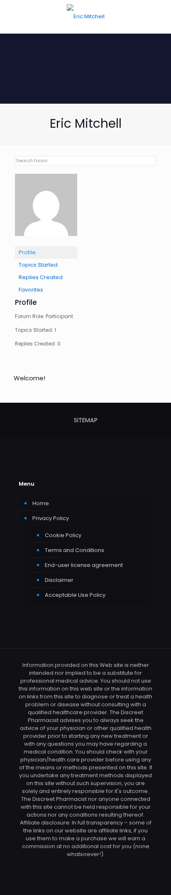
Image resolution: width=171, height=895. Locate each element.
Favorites (31, 290)
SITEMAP (86, 420)
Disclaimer (59, 580)
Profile (27, 252)
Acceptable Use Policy (75, 595)
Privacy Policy (50, 518)
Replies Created (41, 277)
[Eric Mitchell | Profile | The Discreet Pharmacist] (46, 242)
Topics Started (38, 265)
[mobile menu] (160, 17)
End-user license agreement (84, 565)
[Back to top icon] (154, 878)
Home (40, 503)
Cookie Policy (63, 535)
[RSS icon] (86, 865)
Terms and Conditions (74, 550)
